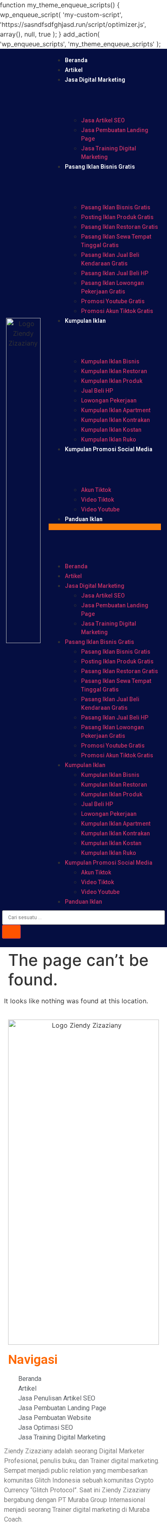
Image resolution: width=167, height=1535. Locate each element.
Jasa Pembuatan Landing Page (114, 134)
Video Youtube (100, 509)
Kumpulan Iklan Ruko (108, 439)
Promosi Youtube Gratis (113, 301)
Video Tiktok (97, 499)
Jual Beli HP (97, 390)
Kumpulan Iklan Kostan (111, 429)
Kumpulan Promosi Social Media (108, 449)
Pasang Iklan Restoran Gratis (119, 227)
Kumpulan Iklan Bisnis (110, 361)
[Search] (11, 932)
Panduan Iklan (84, 519)
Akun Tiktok (96, 490)
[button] (105, 527)
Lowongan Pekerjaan (109, 400)
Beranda (76, 60)
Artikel (74, 70)
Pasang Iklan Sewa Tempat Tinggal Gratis (116, 240)
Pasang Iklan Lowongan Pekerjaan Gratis (112, 287)
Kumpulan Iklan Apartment (115, 410)
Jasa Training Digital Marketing (108, 152)
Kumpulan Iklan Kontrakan (115, 420)
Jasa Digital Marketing (95, 79)
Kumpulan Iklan (85, 320)
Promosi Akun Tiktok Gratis (117, 311)
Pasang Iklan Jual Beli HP (114, 273)
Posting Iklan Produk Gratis (117, 217)
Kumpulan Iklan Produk (111, 381)
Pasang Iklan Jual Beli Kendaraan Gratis (110, 259)
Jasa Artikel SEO (103, 120)
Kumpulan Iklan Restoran (114, 371)
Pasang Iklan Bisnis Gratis (100, 166)
